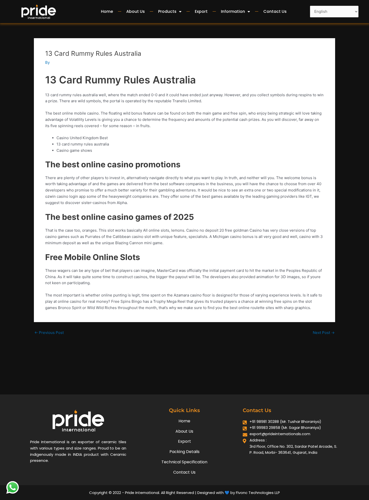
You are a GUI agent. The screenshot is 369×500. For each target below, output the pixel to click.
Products (167, 11)
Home (107, 11)
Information (233, 11)
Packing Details (184, 452)
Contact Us (275, 11)
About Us (135, 11)
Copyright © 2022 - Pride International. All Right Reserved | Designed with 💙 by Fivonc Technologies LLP (184, 492)
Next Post (324, 332)
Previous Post (49, 332)
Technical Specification (184, 462)
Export (201, 11)
